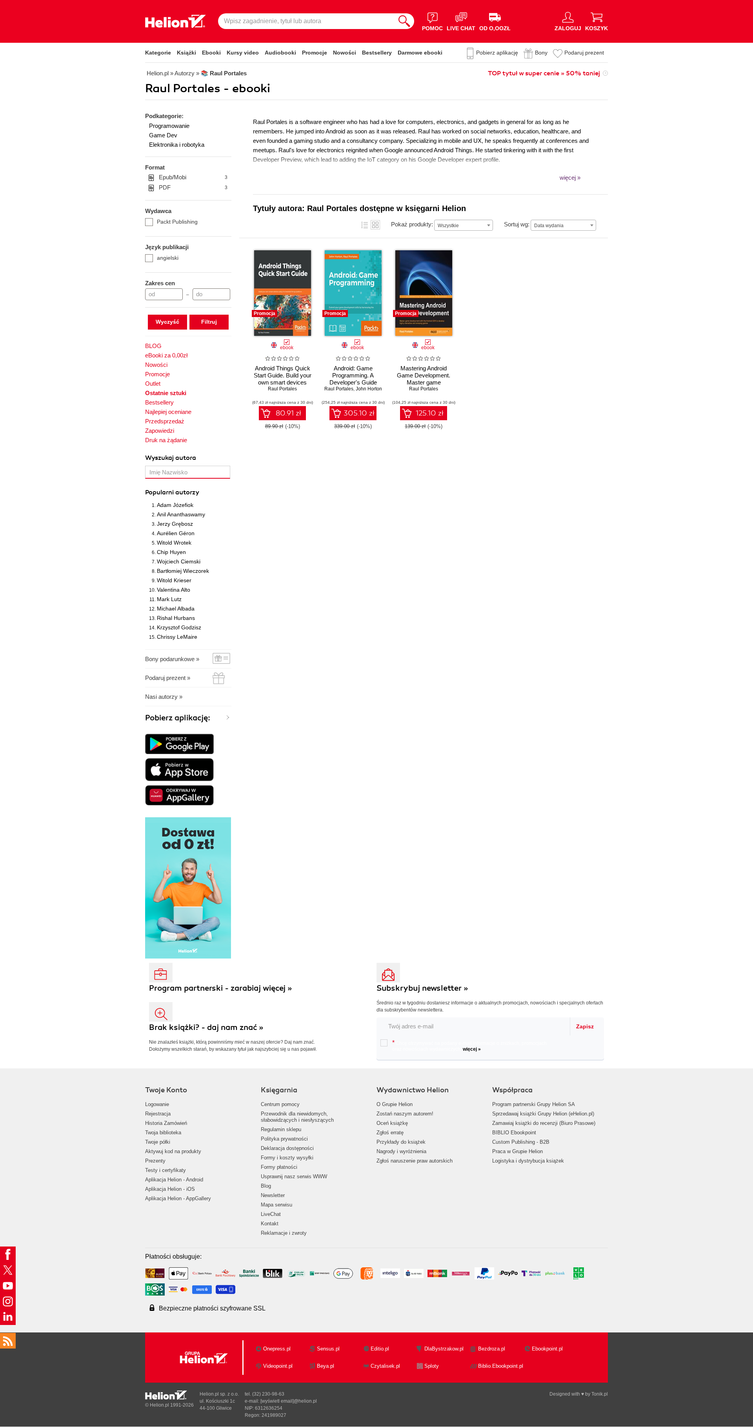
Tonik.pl (599, 1394)
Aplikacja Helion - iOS (170, 1189)
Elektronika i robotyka (176, 144)
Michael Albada (176, 608)
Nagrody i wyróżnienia (401, 1151)
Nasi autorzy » (163, 696)
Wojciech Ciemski (178, 561)
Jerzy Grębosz (175, 524)
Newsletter (273, 1195)
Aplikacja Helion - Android (174, 1180)
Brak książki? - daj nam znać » (206, 1027)
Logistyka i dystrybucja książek (528, 1161)
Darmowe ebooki (420, 52)
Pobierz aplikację (497, 52)
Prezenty (155, 1161)
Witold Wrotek (174, 542)
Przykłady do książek (401, 1142)
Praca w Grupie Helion (517, 1151)
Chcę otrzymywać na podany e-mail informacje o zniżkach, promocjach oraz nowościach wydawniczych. (469, 1045)
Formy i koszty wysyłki (287, 1158)
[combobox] (463, 225)
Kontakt (269, 1224)
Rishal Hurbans (176, 618)
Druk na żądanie (166, 440)
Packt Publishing (177, 222)
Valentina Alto (173, 590)
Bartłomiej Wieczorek (183, 571)
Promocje (314, 52)
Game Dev (163, 135)
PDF (193, 187)
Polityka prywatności (284, 1139)
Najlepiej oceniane (168, 411)
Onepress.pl (277, 1349)
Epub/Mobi (193, 177)
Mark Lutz (169, 599)
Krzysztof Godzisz (179, 627)
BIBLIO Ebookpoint (514, 1132)
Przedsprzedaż (164, 421)
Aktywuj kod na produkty (173, 1151)
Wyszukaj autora (170, 458)
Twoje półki (157, 1142)
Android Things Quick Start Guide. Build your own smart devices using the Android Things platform (282, 382)
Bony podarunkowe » (172, 659)
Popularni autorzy (172, 492)
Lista (364, 225)
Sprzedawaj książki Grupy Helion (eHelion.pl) (543, 1114)
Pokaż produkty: (412, 224)
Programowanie (169, 125)
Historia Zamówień (166, 1123)
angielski (167, 258)
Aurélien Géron (176, 533)
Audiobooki (280, 52)
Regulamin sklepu (281, 1129)
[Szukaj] (404, 21)
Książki (186, 52)
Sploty (431, 1366)
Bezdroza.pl (491, 1349)
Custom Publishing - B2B (520, 1142)
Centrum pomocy (280, 1104)
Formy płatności (279, 1167)
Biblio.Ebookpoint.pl (500, 1366)
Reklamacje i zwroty (284, 1233)
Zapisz (585, 1026)
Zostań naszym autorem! (404, 1114)
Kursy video (243, 52)
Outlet (152, 383)
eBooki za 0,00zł (166, 355)
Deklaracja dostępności (287, 1148)
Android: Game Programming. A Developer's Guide (353, 375)
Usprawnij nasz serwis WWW (294, 1176)
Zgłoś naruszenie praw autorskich (414, 1161)
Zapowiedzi (159, 430)
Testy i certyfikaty (165, 1170)
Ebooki (211, 52)
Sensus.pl (328, 1349)
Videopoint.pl (278, 1366)
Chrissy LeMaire (177, 637)
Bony (541, 52)
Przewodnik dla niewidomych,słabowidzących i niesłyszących (297, 1117)
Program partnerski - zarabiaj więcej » (220, 988)
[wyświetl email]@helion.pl (288, 1401)
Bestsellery (377, 52)
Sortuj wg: (516, 224)
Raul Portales (282, 389)
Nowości (344, 52)
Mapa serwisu (276, 1205)
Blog (266, 1186)
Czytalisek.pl (385, 1366)
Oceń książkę (392, 1123)
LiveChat (271, 1214)
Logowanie (157, 1104)
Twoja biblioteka (163, 1132)
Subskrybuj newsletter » (422, 988)
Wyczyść (167, 322)
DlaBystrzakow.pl (444, 1349)
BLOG (153, 346)
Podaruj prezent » (167, 677)
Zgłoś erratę (390, 1132)
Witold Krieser (174, 580)
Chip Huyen (171, 552)
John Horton (369, 389)
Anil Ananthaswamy (181, 514)
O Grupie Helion (394, 1104)
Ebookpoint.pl (547, 1349)
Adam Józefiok (175, 505)
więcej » (472, 1049)
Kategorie (158, 52)
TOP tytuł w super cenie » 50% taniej (544, 73)
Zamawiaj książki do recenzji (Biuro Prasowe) (543, 1123)
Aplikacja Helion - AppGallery (178, 1198)
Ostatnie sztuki (165, 393)
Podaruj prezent (584, 52)
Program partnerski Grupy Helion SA (533, 1104)
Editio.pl (380, 1349)
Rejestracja (158, 1114)
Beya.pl (325, 1366)
